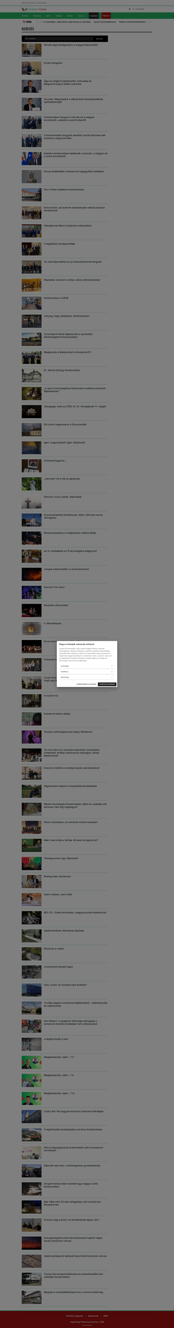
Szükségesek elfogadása (86, 684)
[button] (87, 666)
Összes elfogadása (107, 684)
